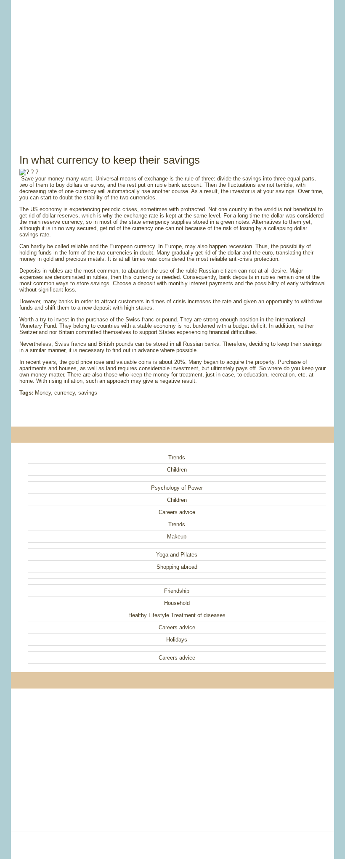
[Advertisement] (172, 67)
